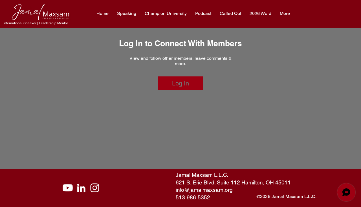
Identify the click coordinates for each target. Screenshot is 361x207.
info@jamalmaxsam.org (204, 190)
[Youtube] (68, 188)
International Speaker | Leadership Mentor (35, 23)
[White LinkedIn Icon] (81, 188)
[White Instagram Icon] (95, 188)
